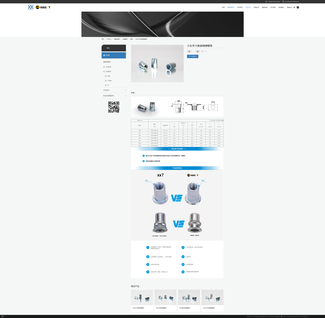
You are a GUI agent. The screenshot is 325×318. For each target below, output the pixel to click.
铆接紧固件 (231, 7)
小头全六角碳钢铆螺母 (138, 308)
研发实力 (256, 7)
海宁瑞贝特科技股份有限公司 (261, 316)
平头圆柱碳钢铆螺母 (184, 308)
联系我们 (281, 7)
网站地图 (304, 316)
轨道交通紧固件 (108, 96)
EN (297, 7)
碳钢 (131, 39)
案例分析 (265, 7)
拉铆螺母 (125, 39)
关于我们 (273, 7)
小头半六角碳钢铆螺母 (209, 308)
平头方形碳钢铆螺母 (161, 308)
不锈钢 (109, 80)
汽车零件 (240, 7)
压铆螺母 (108, 67)
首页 (223, 7)
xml (308, 316)
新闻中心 (289, 7)
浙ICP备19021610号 (296, 316)
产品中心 (248, 7)
